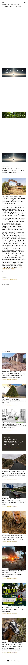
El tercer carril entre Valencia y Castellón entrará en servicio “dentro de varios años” (14, 501)
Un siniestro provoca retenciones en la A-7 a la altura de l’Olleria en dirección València (14, 442)
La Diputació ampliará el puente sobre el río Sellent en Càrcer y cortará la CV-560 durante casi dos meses (13, 374)
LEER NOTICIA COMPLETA (12, 268)
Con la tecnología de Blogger (15, 660)
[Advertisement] (14, 22)
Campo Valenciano (10, 279)
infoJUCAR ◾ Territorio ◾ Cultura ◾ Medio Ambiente (11, 5)
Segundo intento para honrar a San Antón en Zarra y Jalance (14, 401)
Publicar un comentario (12, 379)
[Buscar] (25, 2)
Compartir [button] (4, 277)
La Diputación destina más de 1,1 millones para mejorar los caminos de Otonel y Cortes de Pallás (13, 474)
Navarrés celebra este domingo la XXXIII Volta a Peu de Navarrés (13, 609)
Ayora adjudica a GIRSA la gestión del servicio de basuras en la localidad (14, 426)
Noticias (15, 279)
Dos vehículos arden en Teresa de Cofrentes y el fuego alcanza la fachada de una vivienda (13, 573)
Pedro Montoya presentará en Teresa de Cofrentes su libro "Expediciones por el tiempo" (13, 537)
